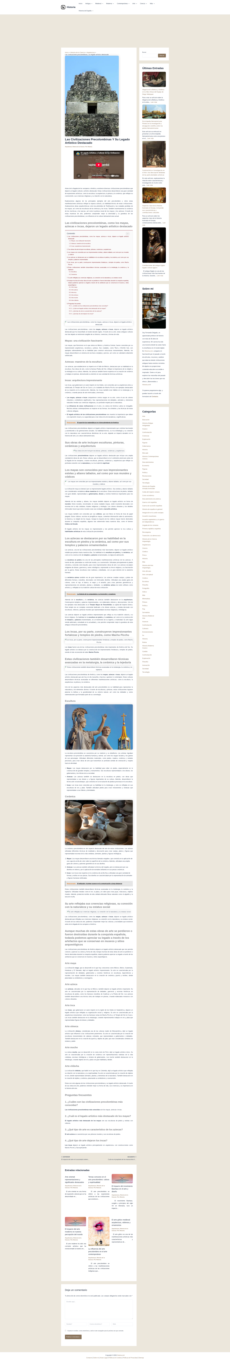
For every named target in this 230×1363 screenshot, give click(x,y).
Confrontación (147, 432)
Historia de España (85, 11)
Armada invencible (148, 488)
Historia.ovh (149, 351)
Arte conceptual (147, 574)
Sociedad (145, 479)
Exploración (146, 439)
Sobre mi (96, 1358)
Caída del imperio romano (151, 492)
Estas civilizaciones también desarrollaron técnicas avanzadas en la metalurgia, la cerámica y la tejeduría (98, 268)
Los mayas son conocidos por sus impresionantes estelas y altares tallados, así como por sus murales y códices (98, 253)
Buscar (144, 52)
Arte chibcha (74, 300)
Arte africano (146, 571)
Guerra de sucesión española (152, 506)
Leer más (154, 102)
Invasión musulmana (149, 516)
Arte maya (74, 287)
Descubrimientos (148, 462)
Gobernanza (146, 446)
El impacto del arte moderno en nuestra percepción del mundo (74, 1231)
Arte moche (74, 297)
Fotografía (145, 588)
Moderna (109, 3)
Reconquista (146, 532)
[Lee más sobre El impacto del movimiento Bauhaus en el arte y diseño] (122, 1178)
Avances (145, 621)
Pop (143, 609)
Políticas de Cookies (115, 1358)
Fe (143, 635)
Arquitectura (68, 146)
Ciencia (142, 3)
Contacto (155, 396)
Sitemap (141, 1358)
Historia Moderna (148, 646)
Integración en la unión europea (152, 513)
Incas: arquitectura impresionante (80, 246)
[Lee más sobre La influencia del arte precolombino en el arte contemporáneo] (98, 1231)
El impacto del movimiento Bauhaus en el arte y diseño (122, 1189)
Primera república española (151, 529)
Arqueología (146, 541)
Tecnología (146, 483)
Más (151, 3)
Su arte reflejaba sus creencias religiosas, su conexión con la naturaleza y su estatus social (95, 277)
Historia (71, 7)
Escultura (74, 271)
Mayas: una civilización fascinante (81, 240)
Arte (133, 3)
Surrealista (146, 612)
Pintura (144, 602)
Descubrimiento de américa (151, 499)
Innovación (146, 665)
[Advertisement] (115, 28)
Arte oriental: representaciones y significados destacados (74, 1179)
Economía (145, 465)
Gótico (144, 592)
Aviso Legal (103, 1358)
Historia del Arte (147, 565)
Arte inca (73, 292)
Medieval (98, 3)
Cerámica (74, 274)
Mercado (145, 453)
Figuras (144, 443)
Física (144, 555)
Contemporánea (122, 3)
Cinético (145, 551)
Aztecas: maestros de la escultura (81, 243)
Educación (145, 420)
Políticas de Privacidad (130, 1358)
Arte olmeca (74, 295)
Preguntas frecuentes (74, 303)
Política (144, 472)
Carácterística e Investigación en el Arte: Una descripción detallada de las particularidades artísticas (153, 172)
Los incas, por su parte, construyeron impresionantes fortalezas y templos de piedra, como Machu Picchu (98, 263)
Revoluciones (146, 476)
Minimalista (146, 599)
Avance (144, 429)
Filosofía (145, 585)
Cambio (144, 651)
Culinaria (145, 628)
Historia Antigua (147, 423)
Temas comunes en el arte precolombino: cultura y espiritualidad (98, 1179)
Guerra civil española (149, 502)
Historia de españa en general (152, 509)
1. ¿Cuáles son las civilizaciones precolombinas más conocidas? (89, 306)
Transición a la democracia (151, 535)
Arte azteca (74, 290)
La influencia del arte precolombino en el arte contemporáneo (97, 1251)
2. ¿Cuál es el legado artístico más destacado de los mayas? (88, 308)
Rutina (144, 642)
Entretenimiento (147, 632)
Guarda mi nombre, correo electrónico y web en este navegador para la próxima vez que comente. (95, 1330)
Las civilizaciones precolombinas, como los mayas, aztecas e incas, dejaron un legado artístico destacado (98, 237)
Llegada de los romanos (150, 525)
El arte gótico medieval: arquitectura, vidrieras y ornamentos (121, 1222)
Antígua (87, 3)
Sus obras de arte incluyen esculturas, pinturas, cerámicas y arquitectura (89, 249)
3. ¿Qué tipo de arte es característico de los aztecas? (86, 311)
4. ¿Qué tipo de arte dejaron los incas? (82, 313)
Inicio (80, 3)
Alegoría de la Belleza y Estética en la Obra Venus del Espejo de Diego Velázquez (153, 92)
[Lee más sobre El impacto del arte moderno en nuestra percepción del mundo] (75, 1221)
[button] (91, 3)
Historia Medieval (148, 616)
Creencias (145, 436)
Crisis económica (148, 495)
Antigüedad (146, 425)
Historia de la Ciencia (78, 146)
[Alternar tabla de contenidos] (127, 233)
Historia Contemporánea (150, 456)
